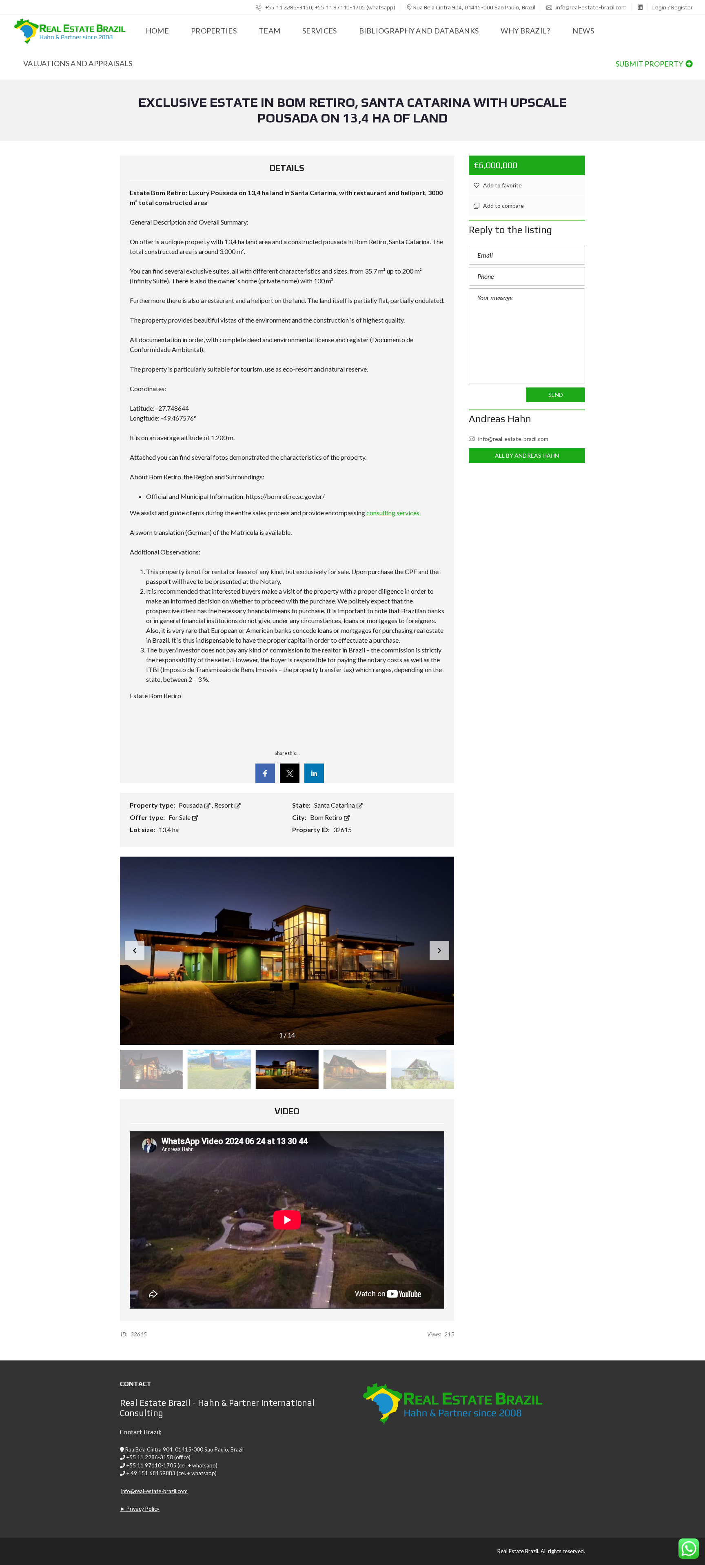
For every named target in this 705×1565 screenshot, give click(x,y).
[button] (439, 950)
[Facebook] (265, 773)
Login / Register (672, 7)
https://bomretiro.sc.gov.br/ (285, 496)
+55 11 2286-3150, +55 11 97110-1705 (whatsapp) (329, 7)
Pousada (191, 805)
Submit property (650, 63)
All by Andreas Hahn (527, 455)
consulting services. (393, 512)
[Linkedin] (314, 773)
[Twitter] (289, 773)
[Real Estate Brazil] (69, 31)
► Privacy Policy (140, 1508)
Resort (224, 805)
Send (555, 394)
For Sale (180, 817)
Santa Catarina (335, 805)
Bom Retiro (327, 817)
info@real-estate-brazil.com (590, 7)
